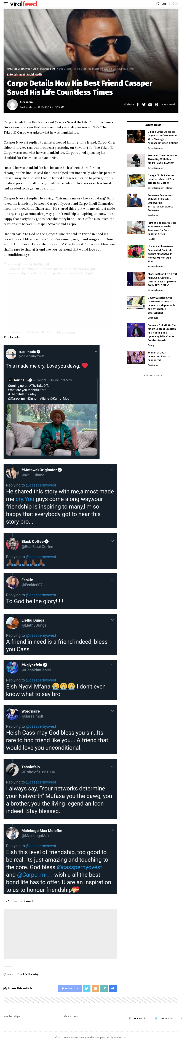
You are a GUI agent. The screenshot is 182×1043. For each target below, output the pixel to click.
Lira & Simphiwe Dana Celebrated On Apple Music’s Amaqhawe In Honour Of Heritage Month (160, 254)
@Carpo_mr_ (87, 269)
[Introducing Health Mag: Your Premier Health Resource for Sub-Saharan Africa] (136, 227)
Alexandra (26, 102)
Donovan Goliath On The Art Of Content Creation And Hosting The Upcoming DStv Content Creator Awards (162, 333)
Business (153, 215)
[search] (157, 4)
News (169, 188)
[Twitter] (164, 1018)
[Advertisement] (60, 303)
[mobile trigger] (7, 3)
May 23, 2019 (66, 332)
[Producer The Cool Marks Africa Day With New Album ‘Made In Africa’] (136, 160)
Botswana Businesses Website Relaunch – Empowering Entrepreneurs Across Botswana (160, 203)
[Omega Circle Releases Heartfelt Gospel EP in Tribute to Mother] (136, 180)
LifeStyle (153, 317)
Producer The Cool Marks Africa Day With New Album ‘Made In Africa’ (162, 159)
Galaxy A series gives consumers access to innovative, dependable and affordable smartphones (161, 305)
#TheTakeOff (39, 264)
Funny (151, 345)
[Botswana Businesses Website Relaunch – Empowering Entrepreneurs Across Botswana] (136, 200)
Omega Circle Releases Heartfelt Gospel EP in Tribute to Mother (161, 179)
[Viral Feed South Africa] (24, 3)
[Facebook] (137, 1018)
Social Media (34, 74)
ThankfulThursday (27, 974)
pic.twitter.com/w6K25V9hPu (74, 273)
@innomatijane (19, 273)
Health (151, 239)
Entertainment (16, 74)
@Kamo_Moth (41, 273)
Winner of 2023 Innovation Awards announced (159, 356)
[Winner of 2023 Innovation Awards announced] (136, 357)
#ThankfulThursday (62, 269)
